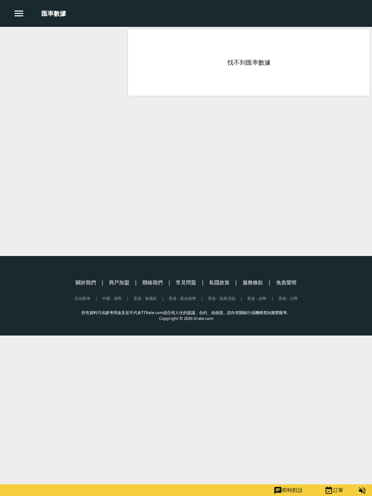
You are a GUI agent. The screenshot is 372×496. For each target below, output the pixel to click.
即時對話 (288, 490)
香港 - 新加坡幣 (182, 298)
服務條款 (253, 282)
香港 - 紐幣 (257, 298)
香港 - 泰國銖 (145, 298)
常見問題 (186, 282)
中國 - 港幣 (112, 298)
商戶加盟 (119, 282)
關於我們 (86, 282)
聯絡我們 (152, 282)
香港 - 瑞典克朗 (221, 298)
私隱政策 (219, 282)
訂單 (333, 490)
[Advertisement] (63, 79)
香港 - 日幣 (288, 298)
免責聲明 (286, 282)
